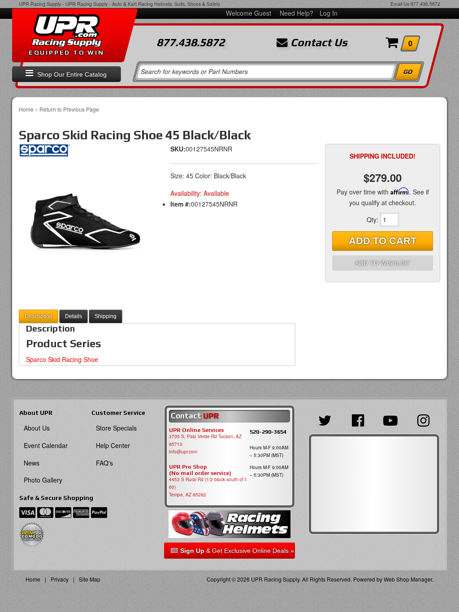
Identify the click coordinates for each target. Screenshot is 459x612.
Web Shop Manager (408, 579)
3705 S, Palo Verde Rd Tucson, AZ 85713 (205, 440)
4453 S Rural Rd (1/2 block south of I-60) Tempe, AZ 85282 (208, 487)
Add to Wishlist (382, 263)
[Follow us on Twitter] (324, 419)
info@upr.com (183, 451)
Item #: (180, 203)
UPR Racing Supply (40, 3)
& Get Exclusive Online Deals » (237, 550)
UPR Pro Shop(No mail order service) (200, 470)
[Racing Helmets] (229, 524)
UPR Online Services (196, 430)
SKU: (178, 148)
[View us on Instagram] (423, 419)
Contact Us (317, 42)
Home (26, 109)
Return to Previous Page (69, 109)
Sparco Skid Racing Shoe (62, 359)
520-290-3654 (268, 431)
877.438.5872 (425, 3)
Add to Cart (382, 240)
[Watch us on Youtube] (390, 419)
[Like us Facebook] (357, 419)
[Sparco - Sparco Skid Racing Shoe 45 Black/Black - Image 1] (84, 220)
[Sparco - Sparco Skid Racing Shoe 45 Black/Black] (44, 153)
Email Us (399, 3)
